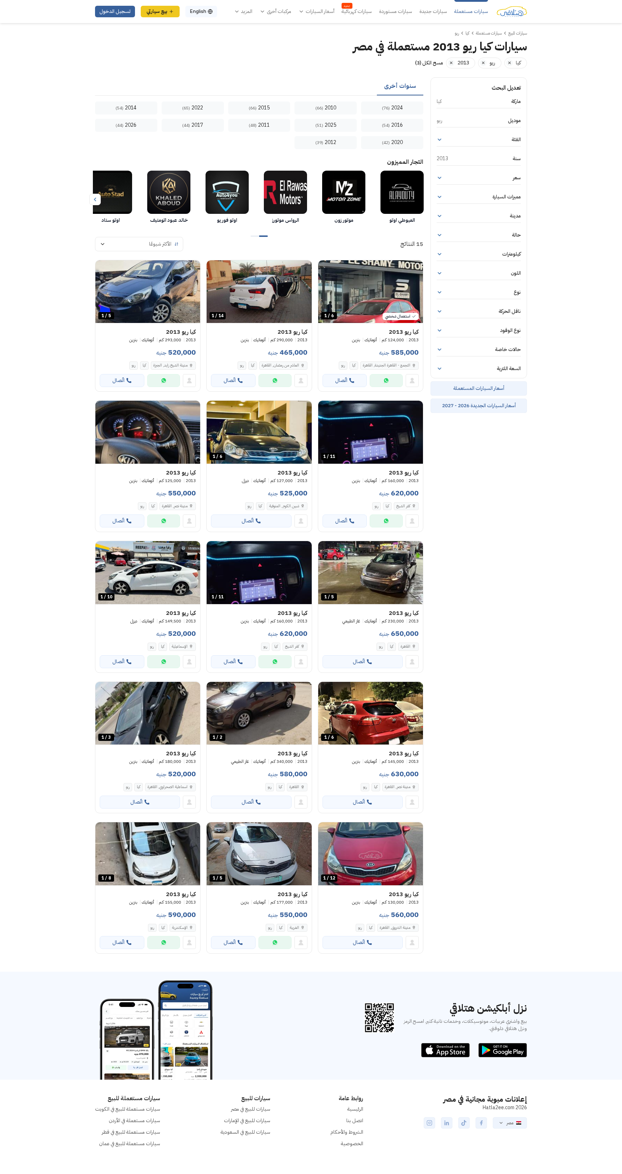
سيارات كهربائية (357, 11)
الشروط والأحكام (346, 1132)
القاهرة (405, 646)
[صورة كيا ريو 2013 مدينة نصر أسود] (147, 432)
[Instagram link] (429, 1123)
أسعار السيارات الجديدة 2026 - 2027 (479, 405)
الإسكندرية (180, 928)
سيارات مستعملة (471, 11)
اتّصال (341, 380)
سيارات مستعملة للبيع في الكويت (127, 1109)
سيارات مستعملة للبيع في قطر (131, 1132)
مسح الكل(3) (429, 63)
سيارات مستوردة (395, 11)
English (198, 11)
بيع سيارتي (157, 11)
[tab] (400, 86)
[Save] (327, 269)
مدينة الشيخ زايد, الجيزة (170, 365)
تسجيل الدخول (115, 11)
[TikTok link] (464, 1123)
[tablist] (259, 86)
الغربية (294, 928)
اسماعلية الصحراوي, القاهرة (168, 787)
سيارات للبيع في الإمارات (247, 1120)
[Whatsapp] (386, 380)
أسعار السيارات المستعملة (478, 388)
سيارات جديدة (433, 11)
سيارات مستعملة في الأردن (134, 1120)
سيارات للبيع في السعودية (245, 1132)
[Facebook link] (481, 1123)
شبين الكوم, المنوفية (284, 506)
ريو (343, 365)
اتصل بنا (354, 1120)
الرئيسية (355, 1109)
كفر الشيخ (403, 506)
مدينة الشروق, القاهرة (395, 928)
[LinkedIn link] (446, 1123)
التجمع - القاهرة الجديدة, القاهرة (386, 365)
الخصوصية (352, 1143)
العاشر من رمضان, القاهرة (280, 365)
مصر (509, 1123)
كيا (354, 365)
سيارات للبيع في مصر (250, 1109)
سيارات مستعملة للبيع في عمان (129, 1143)
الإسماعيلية (180, 646)
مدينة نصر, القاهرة (175, 506)
